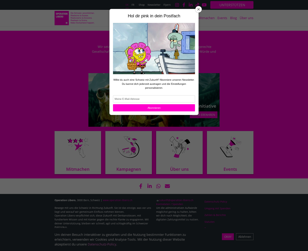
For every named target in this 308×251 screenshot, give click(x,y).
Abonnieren (154, 107)
